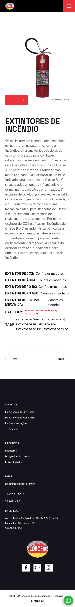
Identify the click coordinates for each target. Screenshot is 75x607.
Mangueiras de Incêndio (18, 456)
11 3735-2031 (13, 500)
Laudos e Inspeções (16, 423)
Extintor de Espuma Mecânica (36, 324)
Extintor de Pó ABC (29, 329)
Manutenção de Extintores (19, 411)
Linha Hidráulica (13, 462)
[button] (11, 100)
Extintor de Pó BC (56, 329)
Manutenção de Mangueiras (20, 417)
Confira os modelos (50, 273)
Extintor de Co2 (53, 319)
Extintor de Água (28, 319)
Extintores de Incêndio (40, 310)
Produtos (31, 313)
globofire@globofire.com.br (20, 483)
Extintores (11, 450)
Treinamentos (13, 429)
